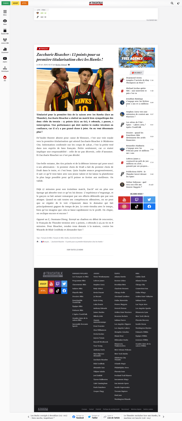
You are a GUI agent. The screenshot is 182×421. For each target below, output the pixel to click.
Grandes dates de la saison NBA (79, 319)
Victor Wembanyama (101, 277)
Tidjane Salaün (99, 372)
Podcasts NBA (77, 310)
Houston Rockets (121, 316)
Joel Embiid (97, 376)
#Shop (43, 283)
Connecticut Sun (142, 289)
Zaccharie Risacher (76, 238)
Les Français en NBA (80, 277)
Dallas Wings (141, 293)
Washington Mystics (143, 328)
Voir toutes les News (75, 249)
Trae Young (98, 346)
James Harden (98, 312)
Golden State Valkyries (144, 297)
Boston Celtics (120, 281)
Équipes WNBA (141, 336)
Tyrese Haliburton (100, 379)
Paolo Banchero (99, 387)
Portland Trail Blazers (123, 376)
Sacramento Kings (122, 379)
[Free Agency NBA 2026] (136, 57)
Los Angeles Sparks (143, 308)
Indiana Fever (141, 300)
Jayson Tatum (98, 338)
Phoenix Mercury (142, 320)
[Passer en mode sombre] (179, 3)
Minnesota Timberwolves (120, 345)
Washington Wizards (122, 399)
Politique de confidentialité (111, 409)
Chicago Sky (140, 285)
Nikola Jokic (98, 316)
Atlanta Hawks (120, 277)
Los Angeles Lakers (122, 328)
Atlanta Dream (141, 281)
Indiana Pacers (120, 320)
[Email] (68, 64)
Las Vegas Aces (141, 304)
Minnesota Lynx (142, 312)
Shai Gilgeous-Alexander (99, 355)
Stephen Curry (98, 285)
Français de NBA (46, 238)
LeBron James (98, 281)
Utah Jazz (118, 395)
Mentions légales (136, 409)
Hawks (66, 238)
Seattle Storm (141, 324)
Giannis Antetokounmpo (99, 321)
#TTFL (24, 3)
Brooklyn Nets (120, 285)
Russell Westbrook (100, 342)
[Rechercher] (172, 3)
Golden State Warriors (123, 312)
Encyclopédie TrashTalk (77, 301)
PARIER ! (6, 3)
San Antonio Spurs (122, 383)
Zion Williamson (99, 330)
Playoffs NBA (77, 293)
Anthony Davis (99, 350)
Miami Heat (119, 336)
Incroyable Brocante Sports (80, 325)
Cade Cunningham (100, 383)
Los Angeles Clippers (123, 324)
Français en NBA (58, 238)
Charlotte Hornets (122, 289)
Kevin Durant (98, 293)
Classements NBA (79, 285)
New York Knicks (121, 354)
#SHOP (15, 3)
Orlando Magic (120, 364)
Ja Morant (97, 297)
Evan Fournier (98, 326)
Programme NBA (78, 281)
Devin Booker (98, 334)
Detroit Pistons (120, 308)
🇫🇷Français (45, 241)
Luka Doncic (98, 304)
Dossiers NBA (77, 297)
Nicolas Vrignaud (61, 64)
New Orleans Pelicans (123, 350)
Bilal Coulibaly (98, 364)
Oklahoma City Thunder (120, 359)
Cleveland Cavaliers (122, 297)
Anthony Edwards (100, 308)
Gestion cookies (148, 409)
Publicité (98, 409)
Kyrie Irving (98, 300)
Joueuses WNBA (142, 340)
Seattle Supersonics (122, 387)
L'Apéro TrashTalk (79, 314)
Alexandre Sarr (99, 368)
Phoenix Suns (120, 372)
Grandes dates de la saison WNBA (143, 345)
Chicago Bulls (120, 293)
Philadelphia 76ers (122, 368)
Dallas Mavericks (121, 300)
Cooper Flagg (98, 391)
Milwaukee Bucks (121, 340)
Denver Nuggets (121, 304)
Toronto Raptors (121, 391)
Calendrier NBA (151, 20)
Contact (91, 409)
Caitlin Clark (140, 277)
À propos (84, 409)
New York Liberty (142, 316)
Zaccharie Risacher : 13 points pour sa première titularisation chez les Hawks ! (77, 241)
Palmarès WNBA (142, 332)
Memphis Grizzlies (122, 332)
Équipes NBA (77, 306)
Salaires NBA (77, 289)
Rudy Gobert (98, 289)
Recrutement (125, 409)
